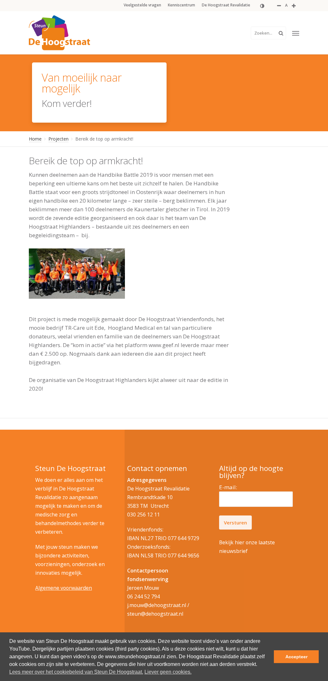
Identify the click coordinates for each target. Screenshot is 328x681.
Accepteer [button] (296, 656)
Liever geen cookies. (168, 672)
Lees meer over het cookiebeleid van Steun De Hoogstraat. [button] (76, 672)
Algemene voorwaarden (63, 587)
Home (35, 139)
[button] (295, 33)
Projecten (58, 139)
